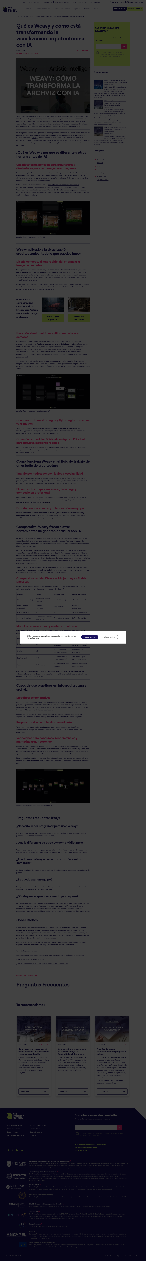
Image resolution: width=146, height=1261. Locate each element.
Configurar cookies (108, 637)
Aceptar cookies (89, 637)
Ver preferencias (33, 638)
